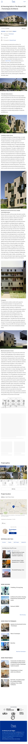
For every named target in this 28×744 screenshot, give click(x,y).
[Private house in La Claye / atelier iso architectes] (5, 674)
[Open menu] (2, 1)
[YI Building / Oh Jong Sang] (5, 591)
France (14, 31)
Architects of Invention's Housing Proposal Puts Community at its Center (18, 598)
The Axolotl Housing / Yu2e (18, 570)
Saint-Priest (8, 61)
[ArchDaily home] (13, 2)
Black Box (12, 643)
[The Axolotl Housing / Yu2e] (6, 573)
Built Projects (16, 542)
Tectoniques (11, 34)
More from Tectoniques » (21, 651)
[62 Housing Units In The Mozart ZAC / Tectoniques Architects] (9, 468)
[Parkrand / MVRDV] (5, 610)
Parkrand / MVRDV (14, 606)
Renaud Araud (13, 40)
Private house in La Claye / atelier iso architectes (16, 671)
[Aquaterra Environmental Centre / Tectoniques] (5, 627)
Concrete (4, 542)
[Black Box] (5, 646)
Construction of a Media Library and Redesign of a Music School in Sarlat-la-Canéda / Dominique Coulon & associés (18, 663)
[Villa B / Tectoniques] (5, 637)
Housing (3, 31)
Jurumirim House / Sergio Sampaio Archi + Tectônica (18, 561)
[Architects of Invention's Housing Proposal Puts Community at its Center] (5, 600)
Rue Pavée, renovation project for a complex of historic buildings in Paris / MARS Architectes (17, 682)
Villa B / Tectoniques (15, 633)
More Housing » (23, 614)
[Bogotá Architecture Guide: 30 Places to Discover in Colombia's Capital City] (6, 554)
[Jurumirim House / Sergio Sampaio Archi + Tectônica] (6, 564)
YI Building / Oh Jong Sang (16, 587)
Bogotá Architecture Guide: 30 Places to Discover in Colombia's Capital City (18, 554)
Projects (9, 542)
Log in (24, 1)
